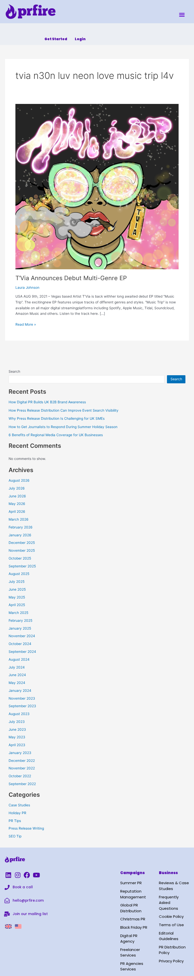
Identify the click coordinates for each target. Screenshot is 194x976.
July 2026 (17, 488)
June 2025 (17, 589)
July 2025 (17, 582)
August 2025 (19, 574)
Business (168, 872)
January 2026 (20, 535)
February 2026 (21, 527)
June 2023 (17, 729)
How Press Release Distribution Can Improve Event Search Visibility (63, 410)
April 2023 (17, 745)
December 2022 (22, 761)
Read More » (25, 324)
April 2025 (17, 605)
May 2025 (17, 597)
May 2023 (17, 737)
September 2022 (22, 784)
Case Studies (19, 805)
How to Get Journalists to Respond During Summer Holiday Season (63, 427)
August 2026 (19, 480)
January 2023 (20, 753)
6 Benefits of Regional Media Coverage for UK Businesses (56, 435)
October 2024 (20, 644)
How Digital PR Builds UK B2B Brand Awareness (47, 402)
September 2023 (22, 706)
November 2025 (22, 550)
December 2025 (22, 543)
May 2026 (17, 504)
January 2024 (20, 691)
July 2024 (17, 667)
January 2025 (20, 628)
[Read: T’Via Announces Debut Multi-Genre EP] (97, 186)
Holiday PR (17, 813)
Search (14, 371)
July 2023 (17, 722)
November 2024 (22, 636)
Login (80, 39)
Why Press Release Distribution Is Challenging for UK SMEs (57, 418)
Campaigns (132, 872)
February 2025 (20, 620)
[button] (181, 14)
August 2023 (19, 714)
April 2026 (17, 511)
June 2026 (17, 496)
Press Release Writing (26, 828)
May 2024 (17, 683)
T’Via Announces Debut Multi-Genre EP (71, 278)
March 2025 (18, 613)
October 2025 (20, 558)
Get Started (55, 39)
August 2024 (19, 659)
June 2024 (17, 675)
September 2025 (22, 566)
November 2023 (22, 698)
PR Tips (15, 821)
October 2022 (20, 776)
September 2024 (22, 652)
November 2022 (22, 768)
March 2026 (19, 519)
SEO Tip (15, 836)
